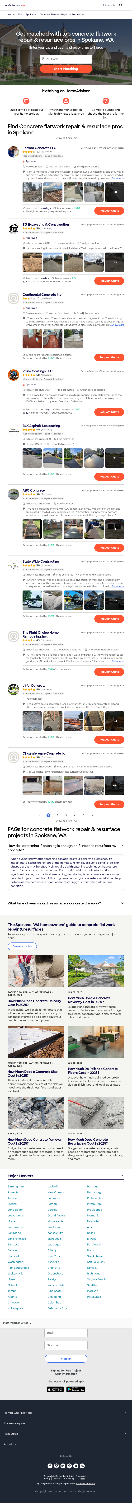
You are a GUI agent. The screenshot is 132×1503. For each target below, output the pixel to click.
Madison (92, 1291)
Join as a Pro (109, 5)
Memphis (93, 1215)
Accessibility (82, 1477)
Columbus (54, 1302)
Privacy (47, 1477)
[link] (66, 152)
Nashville (93, 1221)
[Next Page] (92, 815)
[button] (32, 192)
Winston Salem (57, 1285)
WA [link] (20, 14)
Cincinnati (54, 1291)
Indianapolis (15, 1308)
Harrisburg (94, 1192)
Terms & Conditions (85, 1483)
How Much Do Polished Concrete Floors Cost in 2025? (93, 1071)
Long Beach (15, 1209)
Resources (11, 1433)
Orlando (13, 1285)
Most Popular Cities (15, 1323)
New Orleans (56, 1192)
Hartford (13, 1256)
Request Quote (109, 210)
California (56, 1477)
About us (10, 1444)
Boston (52, 1204)
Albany (52, 1250)
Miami (11, 1279)
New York (53, 1256)
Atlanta (12, 1296)
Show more (118, 178)
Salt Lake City (96, 1262)
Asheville (53, 1262)
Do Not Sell (68, 1477)
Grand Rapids (56, 1215)
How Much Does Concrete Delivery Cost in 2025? (34, 1003)
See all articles (22, 946)
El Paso (91, 1238)
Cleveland (54, 1296)
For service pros (14, 1423)
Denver (12, 1250)
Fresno (12, 1204)
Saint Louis (54, 1238)
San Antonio (95, 1256)
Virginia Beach (96, 1279)
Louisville (53, 1186)
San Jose (13, 1244)
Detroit (52, 1209)
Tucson (12, 1198)
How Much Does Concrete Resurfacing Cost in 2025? (88, 1141)
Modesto (13, 1221)
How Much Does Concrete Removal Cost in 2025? (34, 1141)
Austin (91, 1227)
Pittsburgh (94, 1204)
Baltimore (53, 1198)
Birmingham (16, 1186)
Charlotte (53, 1267)
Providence (94, 1209)
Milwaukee (94, 1296)
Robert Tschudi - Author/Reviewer (29, 992)
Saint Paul (53, 1227)
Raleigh (52, 1279)
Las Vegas (54, 1244)
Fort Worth (94, 1244)
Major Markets (20, 1175)
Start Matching (66, 69)
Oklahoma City (57, 1308)
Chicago (13, 1302)
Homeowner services (18, 1413)
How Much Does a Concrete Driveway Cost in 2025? (89, 1000)
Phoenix (13, 1192)
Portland (93, 1186)
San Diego (14, 1233)
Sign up (66, 1358)
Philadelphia (95, 1198)
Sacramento (16, 1227)
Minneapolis (55, 1221)
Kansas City (55, 1233)
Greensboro (55, 1273)
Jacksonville (16, 1273)
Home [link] (11, 14)
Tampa (12, 1291)
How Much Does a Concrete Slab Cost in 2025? (33, 1074)
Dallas (91, 1233)
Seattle (92, 1285)
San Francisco (17, 1238)
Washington (15, 1262)
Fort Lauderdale (18, 1267)
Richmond (93, 1273)
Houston (92, 1250)
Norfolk (92, 1267)
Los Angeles (16, 1215)
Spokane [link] (31, 14)
